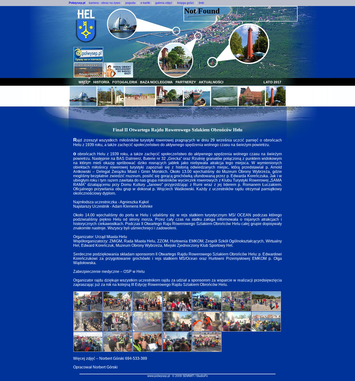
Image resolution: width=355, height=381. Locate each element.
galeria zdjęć (163, 3)
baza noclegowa (156, 82)
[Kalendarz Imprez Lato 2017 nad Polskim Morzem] (88, 76)
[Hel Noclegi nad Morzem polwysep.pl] (118, 76)
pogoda (130, 3)
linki (201, 3)
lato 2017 (272, 82)
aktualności (211, 82)
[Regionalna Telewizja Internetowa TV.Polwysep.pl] (88, 61)
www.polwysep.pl (158, 376)
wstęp (84, 82)
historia (101, 82)
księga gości (185, 3)
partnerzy (186, 82)
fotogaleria (124, 82)
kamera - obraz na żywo (104, 3)
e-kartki (145, 3)
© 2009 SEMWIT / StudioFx (190, 376)
